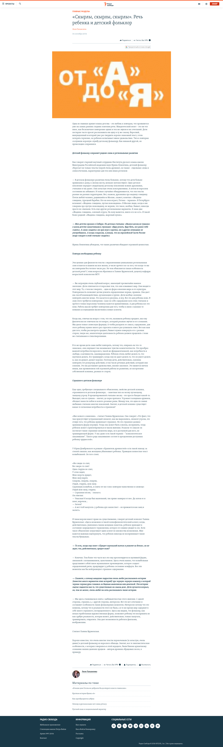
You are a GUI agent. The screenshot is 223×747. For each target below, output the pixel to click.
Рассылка (80, 734)
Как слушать (81, 725)
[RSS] (146, 726)
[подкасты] (206, 4)
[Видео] (199, 4)
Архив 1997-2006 (47, 734)
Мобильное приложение (50, 725)
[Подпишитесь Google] (114, 726)
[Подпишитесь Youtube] (130, 726)
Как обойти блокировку (85, 729)
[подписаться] (158, 726)
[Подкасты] (152, 726)
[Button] (125, 40)
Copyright (80, 738)
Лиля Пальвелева (79, 29)
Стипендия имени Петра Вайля (53, 729)
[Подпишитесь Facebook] (119, 726)
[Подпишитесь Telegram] (136, 726)
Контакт (43, 738)
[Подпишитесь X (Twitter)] (125, 726)
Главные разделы (81, 12)
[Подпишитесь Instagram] (141, 726)
